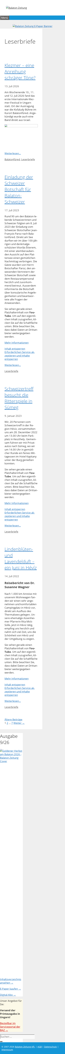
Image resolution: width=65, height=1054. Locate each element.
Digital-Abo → (8, 994)
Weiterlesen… (13, 153)
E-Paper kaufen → (10, 988)
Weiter (19, 723)
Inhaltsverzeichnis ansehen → (10, 981)
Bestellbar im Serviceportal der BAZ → (10, 1026)
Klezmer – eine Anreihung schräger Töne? (20, 71)
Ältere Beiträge (13, 719)
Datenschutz (50, 1046)
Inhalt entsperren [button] (15, 348)
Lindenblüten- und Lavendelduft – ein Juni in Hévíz (21, 558)
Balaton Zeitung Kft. (25, 1046)
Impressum (7, 1049)
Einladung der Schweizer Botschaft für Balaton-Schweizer (19, 189)
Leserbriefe (28, 159)
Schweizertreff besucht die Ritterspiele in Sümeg (19, 398)
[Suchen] (1, 1041)
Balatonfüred (12, 159)
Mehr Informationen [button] (17, 342)
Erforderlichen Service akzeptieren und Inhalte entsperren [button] (20, 355)
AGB (39, 1046)
